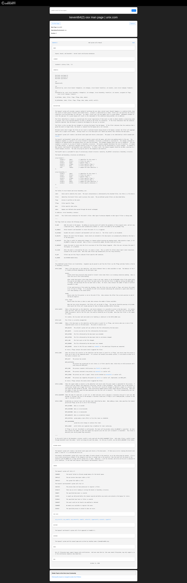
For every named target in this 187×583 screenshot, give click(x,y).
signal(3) (108, 519)
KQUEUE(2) (55, 42)
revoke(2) (97, 346)
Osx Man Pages (55, 23)
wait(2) (99, 377)
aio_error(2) (58, 519)
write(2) (102, 519)
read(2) (82, 519)
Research (132, 23)
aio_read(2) (66, 519)
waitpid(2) (109, 374)
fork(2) (57, 136)
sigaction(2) (94, 519)
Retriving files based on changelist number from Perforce (66, 577)
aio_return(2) (75, 519)
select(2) (87, 519)
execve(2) (98, 371)
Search (134, 10)
